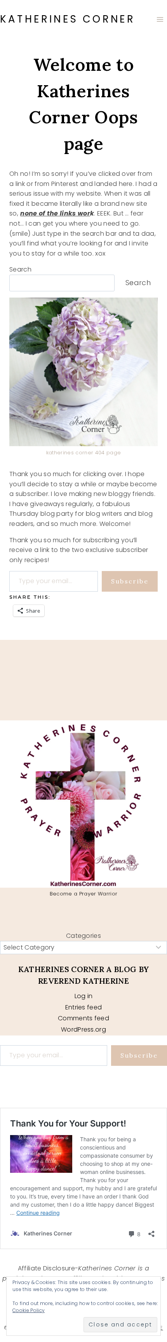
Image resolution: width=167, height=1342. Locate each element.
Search (20, 269)
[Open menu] (160, 19)
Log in (84, 996)
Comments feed (83, 1018)
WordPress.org (83, 1029)
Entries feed (83, 1007)
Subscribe (129, 581)
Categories (83, 935)
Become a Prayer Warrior (83, 893)
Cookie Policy (28, 1310)
